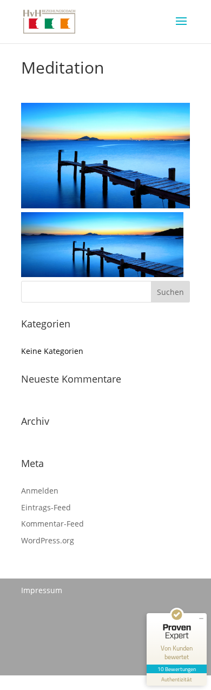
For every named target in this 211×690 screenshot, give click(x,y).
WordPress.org (47, 540)
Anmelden (39, 490)
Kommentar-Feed (52, 523)
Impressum (41, 590)
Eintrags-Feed (46, 507)
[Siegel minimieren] (201, 618)
